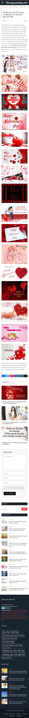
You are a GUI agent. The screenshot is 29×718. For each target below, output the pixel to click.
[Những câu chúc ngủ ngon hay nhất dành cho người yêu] (4, 573)
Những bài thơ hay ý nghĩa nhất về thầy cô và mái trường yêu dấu (18, 567)
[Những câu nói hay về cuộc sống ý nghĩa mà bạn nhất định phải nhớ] (4, 678)
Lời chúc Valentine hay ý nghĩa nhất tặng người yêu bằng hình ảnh (14, 402)
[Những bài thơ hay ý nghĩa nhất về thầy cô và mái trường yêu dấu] (4, 566)
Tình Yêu (25, 20)
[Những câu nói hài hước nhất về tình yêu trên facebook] (4, 580)
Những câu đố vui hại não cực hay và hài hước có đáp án (17, 522)
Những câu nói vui (6, 658)
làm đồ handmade (6, 647)
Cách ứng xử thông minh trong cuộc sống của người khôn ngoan (17, 702)
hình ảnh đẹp (8, 641)
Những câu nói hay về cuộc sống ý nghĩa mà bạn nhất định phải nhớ (17, 679)
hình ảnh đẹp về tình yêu (12, 645)
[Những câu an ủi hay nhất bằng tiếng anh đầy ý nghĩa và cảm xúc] (4, 559)
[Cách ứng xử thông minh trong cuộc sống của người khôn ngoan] (4, 701)
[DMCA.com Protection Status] (6, 608)
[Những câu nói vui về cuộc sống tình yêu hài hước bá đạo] (14, 434)
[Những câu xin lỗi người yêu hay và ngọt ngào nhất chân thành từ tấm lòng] (4, 551)
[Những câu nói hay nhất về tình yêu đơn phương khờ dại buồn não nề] (4, 528)
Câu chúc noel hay (10, 632)
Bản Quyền (11, 716)
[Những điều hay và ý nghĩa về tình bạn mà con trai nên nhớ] (4, 535)
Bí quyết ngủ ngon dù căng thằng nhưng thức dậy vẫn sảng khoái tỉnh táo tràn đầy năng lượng (17, 687)
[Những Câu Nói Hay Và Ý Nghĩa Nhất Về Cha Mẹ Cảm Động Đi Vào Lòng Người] (4, 543)
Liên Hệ (24, 713)
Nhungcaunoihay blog (9, 713)
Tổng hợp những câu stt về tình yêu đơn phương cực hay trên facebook (18, 589)
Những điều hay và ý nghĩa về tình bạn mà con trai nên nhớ (18, 536)
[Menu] (3, 2)
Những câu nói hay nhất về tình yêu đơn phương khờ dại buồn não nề (17, 529)
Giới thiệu (19, 713)
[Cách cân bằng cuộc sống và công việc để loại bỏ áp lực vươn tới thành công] (4, 694)
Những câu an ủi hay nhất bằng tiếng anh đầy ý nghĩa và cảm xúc (17, 560)
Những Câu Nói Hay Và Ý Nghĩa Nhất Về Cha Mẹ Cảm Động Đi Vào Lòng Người (18, 545)
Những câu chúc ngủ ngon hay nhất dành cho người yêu (17, 574)
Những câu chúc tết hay (13, 650)
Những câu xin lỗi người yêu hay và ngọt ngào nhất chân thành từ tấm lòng (18, 552)
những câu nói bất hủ (13, 654)
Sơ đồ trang (19, 716)
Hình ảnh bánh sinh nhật (9, 638)
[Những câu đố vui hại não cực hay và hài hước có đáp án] (4, 521)
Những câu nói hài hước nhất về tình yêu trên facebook (17, 581)
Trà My (4, 20)
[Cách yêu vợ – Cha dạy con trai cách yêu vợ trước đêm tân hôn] (14, 413)
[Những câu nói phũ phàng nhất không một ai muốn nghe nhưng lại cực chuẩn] (4, 671)
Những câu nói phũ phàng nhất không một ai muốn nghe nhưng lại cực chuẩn (18, 672)
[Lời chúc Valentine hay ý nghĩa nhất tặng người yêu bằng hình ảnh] (14, 393)
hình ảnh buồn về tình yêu (13, 635)
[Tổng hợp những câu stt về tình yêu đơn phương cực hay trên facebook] (4, 588)
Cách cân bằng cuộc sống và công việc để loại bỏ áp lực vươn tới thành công (18, 695)
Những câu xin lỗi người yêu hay (15, 612)
